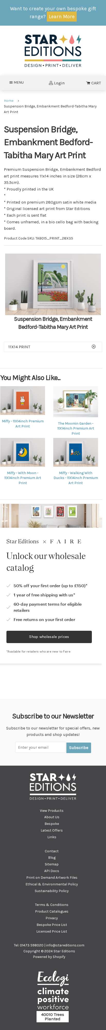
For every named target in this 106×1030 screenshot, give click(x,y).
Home (8, 100)
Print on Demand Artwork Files (51, 877)
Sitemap (52, 864)
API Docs (51, 871)
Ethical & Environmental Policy (51, 884)
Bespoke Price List (52, 925)
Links (51, 837)
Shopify (59, 957)
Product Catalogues (51, 911)
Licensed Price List (51, 931)
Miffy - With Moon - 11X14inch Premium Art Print (22, 478)
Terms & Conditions (51, 905)
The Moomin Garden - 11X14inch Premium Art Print (75, 428)
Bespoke (52, 824)
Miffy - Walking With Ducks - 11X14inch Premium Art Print (76, 478)
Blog (52, 857)
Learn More (62, 16)
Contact (52, 851)
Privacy (52, 918)
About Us (51, 817)
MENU (20, 82)
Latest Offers (52, 830)
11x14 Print (19, 346)
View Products (52, 810)
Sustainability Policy (52, 891)
